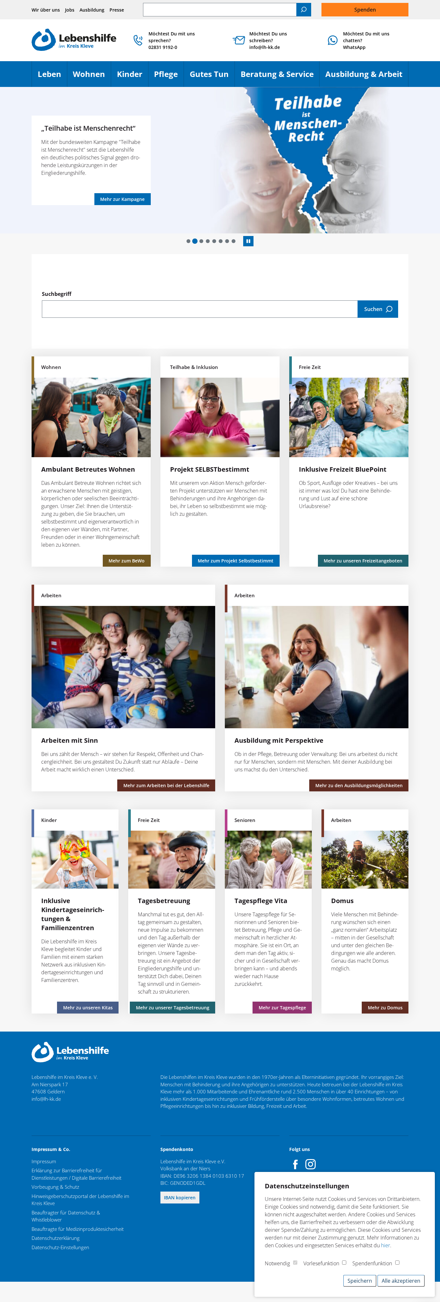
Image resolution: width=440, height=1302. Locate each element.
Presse (117, 10)
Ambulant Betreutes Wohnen (88, 469)
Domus (342, 900)
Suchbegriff (56, 293)
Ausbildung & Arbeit (366, 77)
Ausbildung (92, 10)
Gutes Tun (212, 77)
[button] (188, 241)
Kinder (132, 77)
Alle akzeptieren (401, 1280)
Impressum (44, 1161)
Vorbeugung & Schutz (55, 1187)
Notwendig (277, 1263)
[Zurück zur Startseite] (74, 40)
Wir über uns (46, 10)
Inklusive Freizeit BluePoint (343, 469)
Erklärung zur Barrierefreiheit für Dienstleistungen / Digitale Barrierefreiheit (76, 1174)
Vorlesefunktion (321, 1263)
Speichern (360, 1280)
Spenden (365, 9)
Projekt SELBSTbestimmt (209, 469)
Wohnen (92, 77)
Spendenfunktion (372, 1263)
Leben (52, 77)
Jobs (69, 10)
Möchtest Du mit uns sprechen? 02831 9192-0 (171, 40)
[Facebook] (295, 1164)
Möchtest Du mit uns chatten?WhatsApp (366, 40)
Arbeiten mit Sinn (69, 740)
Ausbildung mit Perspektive (278, 740)
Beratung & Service (280, 77)
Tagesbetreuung (164, 900)
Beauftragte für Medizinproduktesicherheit (78, 1229)
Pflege (169, 77)
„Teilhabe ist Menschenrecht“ (88, 128)
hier (385, 1245)
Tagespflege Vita (260, 900)
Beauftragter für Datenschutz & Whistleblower (66, 1216)
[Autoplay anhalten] (248, 241)
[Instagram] (310, 1164)
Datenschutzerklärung (56, 1238)
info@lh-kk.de (46, 1099)
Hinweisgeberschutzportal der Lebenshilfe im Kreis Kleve (80, 1200)
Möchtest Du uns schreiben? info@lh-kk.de (268, 40)
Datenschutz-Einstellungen (60, 1247)
